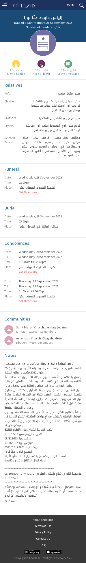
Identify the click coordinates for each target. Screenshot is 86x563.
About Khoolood (43, 520)
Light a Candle (16, 74)
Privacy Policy (43, 532)
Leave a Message (68, 74)
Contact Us (43, 539)
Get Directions (28, 192)
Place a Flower (41, 74)
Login (70, 5)
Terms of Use (43, 526)
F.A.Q (43, 545)
